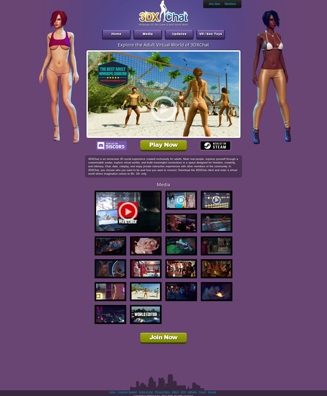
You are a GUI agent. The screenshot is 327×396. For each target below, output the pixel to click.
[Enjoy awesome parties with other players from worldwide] (110, 314)
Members (230, 3)
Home (116, 34)
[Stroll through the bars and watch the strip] (181, 291)
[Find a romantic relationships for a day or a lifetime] (216, 291)
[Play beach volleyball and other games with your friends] (146, 291)
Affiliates (192, 392)
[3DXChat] (163, 21)
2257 (183, 392)
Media (148, 34)
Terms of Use (146, 392)
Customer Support (127, 392)
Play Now (163, 145)
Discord (212, 392)
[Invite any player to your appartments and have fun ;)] (110, 291)
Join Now (214, 3)
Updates (179, 34)
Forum (202, 392)
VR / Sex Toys (210, 34)
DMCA (175, 392)
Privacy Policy (162, 392)
